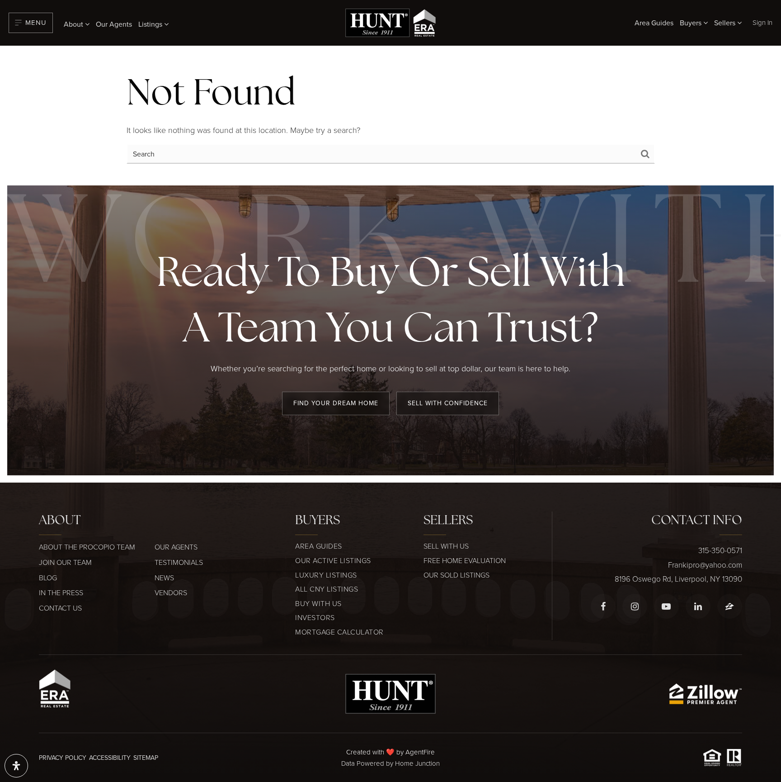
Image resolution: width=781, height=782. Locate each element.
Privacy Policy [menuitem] (62, 757)
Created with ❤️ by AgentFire (390, 752)
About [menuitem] (74, 24)
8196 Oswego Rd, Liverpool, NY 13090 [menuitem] (678, 578)
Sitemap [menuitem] (145, 757)
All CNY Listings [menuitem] (326, 589)
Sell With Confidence (448, 403)
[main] (390, 115)
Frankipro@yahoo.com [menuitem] (705, 564)
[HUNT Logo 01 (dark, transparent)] (390, 692)
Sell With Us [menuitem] (446, 546)
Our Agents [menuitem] (114, 24)
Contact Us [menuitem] (60, 608)
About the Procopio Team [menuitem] (87, 547)
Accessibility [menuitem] (110, 757)
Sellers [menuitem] (725, 23)
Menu (36, 22)
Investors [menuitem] (315, 617)
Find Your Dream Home (335, 403)
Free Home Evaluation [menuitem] (464, 560)
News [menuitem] (164, 578)
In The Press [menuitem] (61, 592)
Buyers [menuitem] (691, 23)
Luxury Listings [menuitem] (326, 575)
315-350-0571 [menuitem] (720, 550)
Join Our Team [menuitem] (65, 562)
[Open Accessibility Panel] (16, 765)
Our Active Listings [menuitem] (333, 560)
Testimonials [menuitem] (179, 562)
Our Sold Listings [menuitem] (456, 575)
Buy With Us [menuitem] (318, 603)
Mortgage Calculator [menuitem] (339, 632)
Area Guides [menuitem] (654, 23)
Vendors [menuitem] (171, 592)
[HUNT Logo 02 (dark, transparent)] (390, 21)
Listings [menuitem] (151, 24)
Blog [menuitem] (48, 578)
